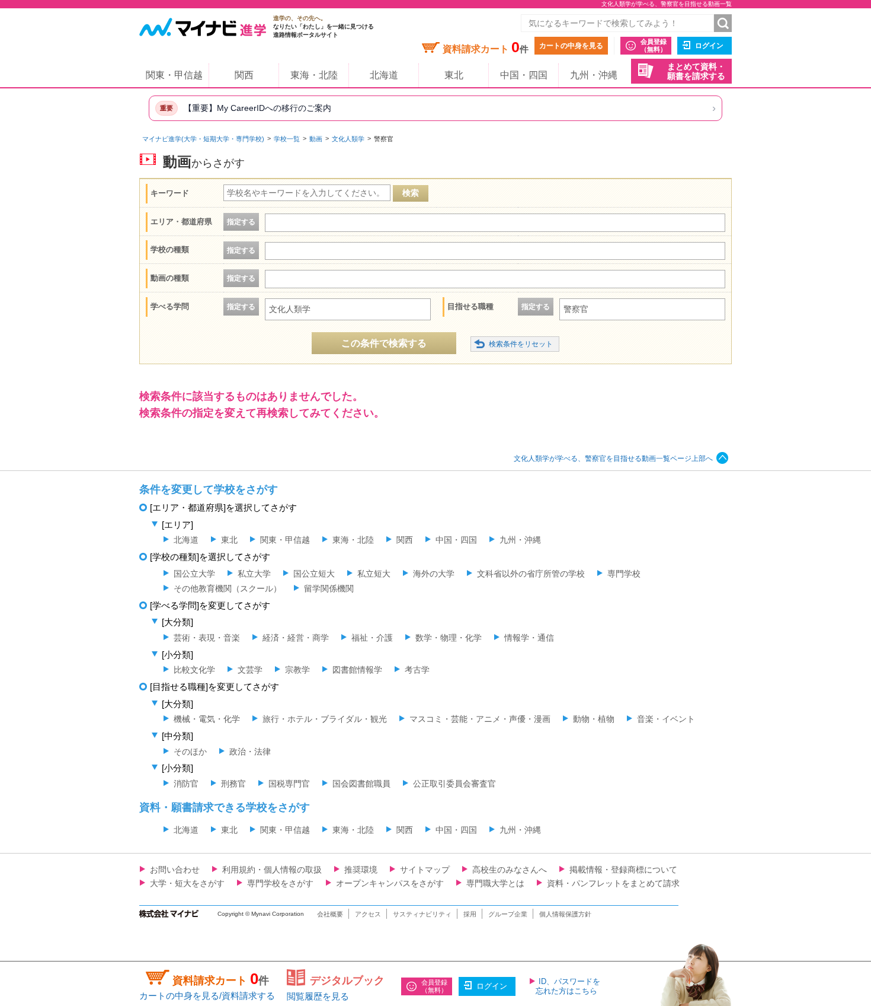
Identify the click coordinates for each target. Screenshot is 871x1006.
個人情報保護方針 (565, 914)
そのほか (190, 751)
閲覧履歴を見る (318, 996)
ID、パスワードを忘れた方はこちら (568, 986)
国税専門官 (289, 783)
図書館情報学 (357, 669)
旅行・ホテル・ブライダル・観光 (324, 719)
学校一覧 (287, 138)
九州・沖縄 (593, 75)
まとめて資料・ (696, 71)
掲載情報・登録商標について (623, 869)
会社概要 (330, 914)
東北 (453, 75)
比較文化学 (194, 669)
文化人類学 (348, 138)
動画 (315, 138)
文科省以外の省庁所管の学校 (531, 573)
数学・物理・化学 (448, 637)
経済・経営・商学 (295, 637)
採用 (469, 914)
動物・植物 (593, 719)
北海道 (384, 75)
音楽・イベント (666, 719)
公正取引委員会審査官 (454, 783)
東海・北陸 (314, 75)
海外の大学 (433, 573)
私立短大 (373, 573)
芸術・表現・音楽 (207, 637)
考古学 (417, 669)
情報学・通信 (529, 637)
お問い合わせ (175, 869)
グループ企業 (507, 914)
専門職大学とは (495, 883)
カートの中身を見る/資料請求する (207, 996)
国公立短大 (314, 573)
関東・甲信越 (174, 75)
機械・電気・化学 (207, 719)
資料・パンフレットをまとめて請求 (613, 883)
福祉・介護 (372, 637)
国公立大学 (194, 573)
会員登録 (654, 45)
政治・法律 (250, 751)
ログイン (709, 46)
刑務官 (233, 783)
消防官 (186, 783)
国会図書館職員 (361, 783)
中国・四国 (523, 75)
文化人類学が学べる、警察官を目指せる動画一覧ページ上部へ (613, 458)
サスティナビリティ (422, 914)
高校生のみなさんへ (509, 869)
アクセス (368, 914)
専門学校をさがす (280, 883)
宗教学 (297, 669)
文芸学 (250, 669)
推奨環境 (360, 869)
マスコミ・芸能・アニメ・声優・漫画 (479, 719)
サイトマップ (425, 869)
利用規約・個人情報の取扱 (272, 869)
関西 (244, 75)
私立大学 (254, 573)
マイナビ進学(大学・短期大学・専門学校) (203, 138)
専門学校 (624, 573)
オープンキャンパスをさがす (390, 883)
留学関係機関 (329, 588)
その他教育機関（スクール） (227, 588)
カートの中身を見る (571, 46)
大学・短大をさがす (187, 883)
